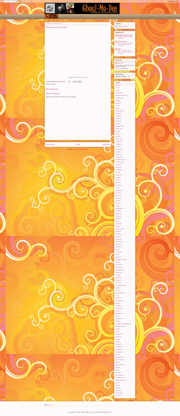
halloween (53, 84)
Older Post (106, 144)
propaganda (119, 313)
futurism (118, 213)
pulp (117, 316)
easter (117, 182)
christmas (118, 149)
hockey (117, 236)
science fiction (119, 326)
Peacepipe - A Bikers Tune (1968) (125, 36)
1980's (117, 85)
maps (117, 262)
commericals (119, 162)
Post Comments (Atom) (81, 149)
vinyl (117, 382)
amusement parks (120, 95)
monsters (118, 267)
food (117, 205)
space (117, 339)
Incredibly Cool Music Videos (125, 35)
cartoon (117, 139)
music (117, 282)
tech (117, 354)
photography (119, 300)
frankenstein (119, 208)
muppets (118, 277)
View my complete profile (122, 68)
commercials (119, 159)
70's (117, 90)
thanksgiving (119, 357)
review (117, 321)
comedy (118, 154)
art (116, 105)
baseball (118, 116)
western (118, 390)
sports (117, 341)
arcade (117, 103)
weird (117, 388)
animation (118, 98)
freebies (118, 211)
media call (118, 264)
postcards (118, 308)
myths (117, 288)
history (117, 231)
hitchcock (118, 234)
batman (117, 118)
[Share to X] (77, 82)
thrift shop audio (121, 41)
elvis (117, 187)
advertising (118, 93)
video (117, 372)
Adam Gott (120, 63)
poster (117, 311)
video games (119, 377)
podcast (118, 305)
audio (117, 108)
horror (117, 239)
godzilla (118, 223)
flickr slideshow (77, 77)
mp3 (117, 275)
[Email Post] (69, 81)
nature (117, 290)
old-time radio (119, 293)
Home (78, 144)
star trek (118, 344)
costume (118, 167)
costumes (118, 170)
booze (117, 134)
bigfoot (117, 123)
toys (117, 362)
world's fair (118, 393)
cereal (117, 146)
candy (117, 136)
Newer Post (50, 144)
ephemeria (118, 190)
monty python (119, 270)
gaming (117, 218)
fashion (117, 193)
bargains (118, 113)
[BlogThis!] (75, 82)
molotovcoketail (95, 412)
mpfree (119, 49)
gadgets (118, 216)
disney (117, 175)
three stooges (119, 359)
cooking (118, 164)
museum (118, 280)
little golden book (120, 259)
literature (118, 257)
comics (117, 157)
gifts (117, 221)
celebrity (118, 144)
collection (118, 152)
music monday (119, 285)
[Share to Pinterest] (81, 82)
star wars (118, 347)
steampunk (118, 349)
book (117, 131)
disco (117, 172)
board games (119, 126)
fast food (118, 195)
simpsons (118, 334)
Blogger (109, 412)
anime (117, 100)
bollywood (118, 128)
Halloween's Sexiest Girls (56, 27)
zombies (118, 395)
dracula (117, 177)
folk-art (117, 203)
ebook (117, 185)
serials (117, 329)
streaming (118, 352)
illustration (118, 246)
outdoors (118, 298)
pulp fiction (118, 318)
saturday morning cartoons (122, 323)
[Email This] (74, 82)
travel (117, 367)
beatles (117, 121)
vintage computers (120, 380)
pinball (117, 303)
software (118, 336)
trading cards (119, 365)
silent (117, 331)
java (117, 249)
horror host (118, 241)
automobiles (119, 111)
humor (117, 244)
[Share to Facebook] (79, 82)
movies (117, 272)
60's (117, 87)
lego (117, 254)
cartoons (118, 141)
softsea (85, 77)
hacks (117, 226)
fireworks (118, 198)
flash (117, 200)
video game (119, 375)
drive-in (117, 180)
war (116, 385)
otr (116, 295)
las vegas (118, 252)
